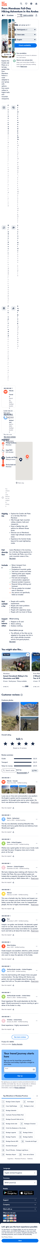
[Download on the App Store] (26, 1193)
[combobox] (23, 772)
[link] (16, 670)
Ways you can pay (9, 1213)
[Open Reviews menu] (36, 782)
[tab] (15, 1095)
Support (5, 1200)
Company (6, 1204)
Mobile (5, 1189)
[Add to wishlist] (28, 654)
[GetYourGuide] (4, 4)
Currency (6, 1178)
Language (6, 1168)
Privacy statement (19, 1088)
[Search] (21, 3)
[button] (7, 15)
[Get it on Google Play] (10, 1193)
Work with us (7, 1209)
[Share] (36, 15)
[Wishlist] (26, 4)
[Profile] (36, 4)
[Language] (31, 3)
